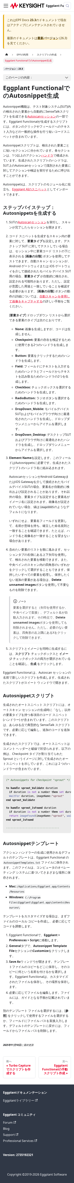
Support (9, 1135)
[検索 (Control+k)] (67, 5)
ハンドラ (47, 155)
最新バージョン (48, 38)
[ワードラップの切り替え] (59, 780)
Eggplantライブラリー (18, 1100)
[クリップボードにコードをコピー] (66, 780)
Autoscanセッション (41, 116)
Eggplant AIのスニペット (29, 189)
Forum (8, 1122)
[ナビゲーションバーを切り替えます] (6, 6)
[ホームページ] (6, 55)
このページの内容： (19, 77)
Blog (6, 1129)
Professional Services (18, 1141)
